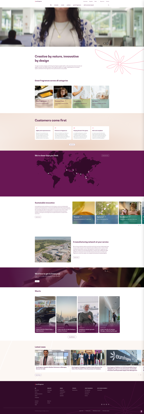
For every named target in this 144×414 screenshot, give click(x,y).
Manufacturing (74, 390)
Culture (36, 395)
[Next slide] (140, 225)
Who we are (37, 390)
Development (62, 390)
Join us (37, 281)
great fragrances (77, 5)
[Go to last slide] (139, 225)
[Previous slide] (139, 375)
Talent (95, 1)
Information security (106, 410)
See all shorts (72, 336)
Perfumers (61, 393)
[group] (83, 213)
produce (69, 5)
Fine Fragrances (87, 390)
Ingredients (62, 395)
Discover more (105, 155)
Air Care (86, 395)
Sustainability (99, 390)
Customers (85, 1)
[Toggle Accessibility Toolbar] (141, 411)
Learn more (72, 144)
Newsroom (102, 1)
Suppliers (91, 1)
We (51, 5)
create (62, 5)
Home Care (87, 393)
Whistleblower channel (96, 410)
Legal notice (81, 410)
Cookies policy (88, 410)
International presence (38, 393)
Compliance (37, 397)
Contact (107, 1)
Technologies (49, 390)
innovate (56, 5)
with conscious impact (89, 5)
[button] (45, 314)
